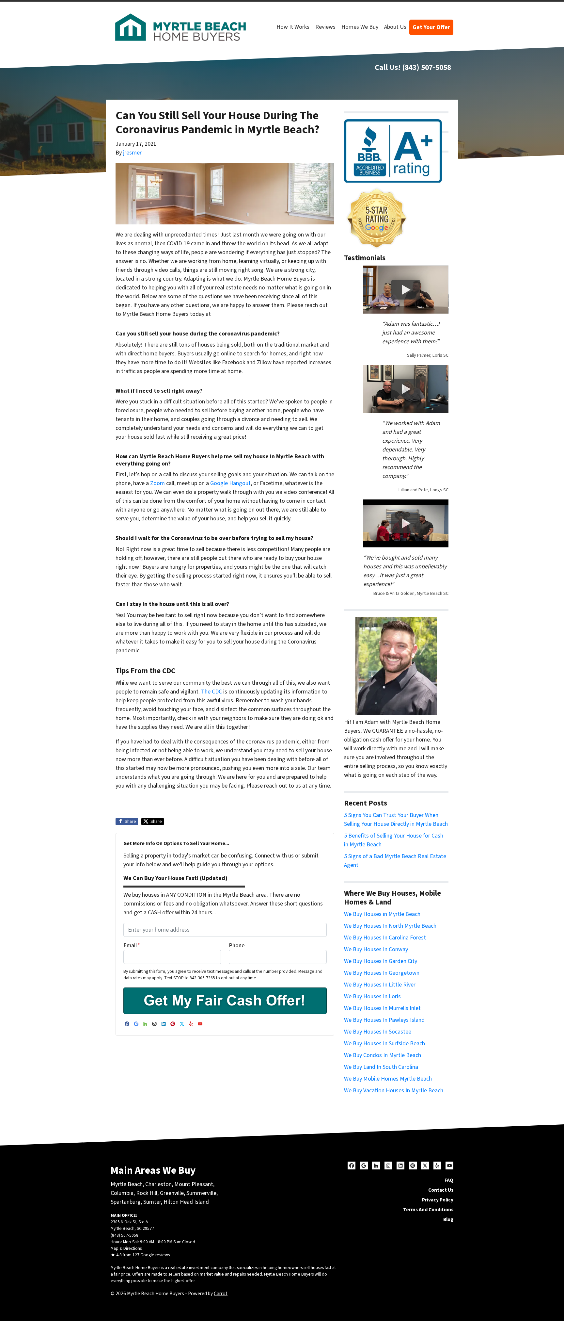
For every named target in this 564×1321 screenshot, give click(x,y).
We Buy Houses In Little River (379, 985)
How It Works (292, 27)
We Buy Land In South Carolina (381, 1067)
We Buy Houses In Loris (372, 996)
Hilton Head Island (186, 1202)
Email (131, 945)
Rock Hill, (148, 1193)
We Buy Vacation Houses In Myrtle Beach (393, 1090)
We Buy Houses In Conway (376, 949)
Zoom (157, 483)
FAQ (449, 1180)
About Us (395, 27)
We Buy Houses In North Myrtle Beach (390, 926)
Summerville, (202, 1193)
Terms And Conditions (428, 1209)
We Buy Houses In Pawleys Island (384, 1020)
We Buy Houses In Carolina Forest (385, 938)
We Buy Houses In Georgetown (381, 973)
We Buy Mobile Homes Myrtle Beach (388, 1079)
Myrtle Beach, (127, 1184)
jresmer (132, 153)
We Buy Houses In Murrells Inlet (382, 1008)
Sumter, (152, 1202)
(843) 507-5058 (426, 67)
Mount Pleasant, (194, 1184)
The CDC (211, 692)
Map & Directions (126, 1248)
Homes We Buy (359, 27)
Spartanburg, (126, 1202)
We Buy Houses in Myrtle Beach (382, 914)
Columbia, (123, 1193)
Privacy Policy (437, 1199)
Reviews (325, 27)
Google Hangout (230, 483)
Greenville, (172, 1193)
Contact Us (440, 1190)
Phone (236, 945)
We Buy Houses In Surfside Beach (384, 1043)
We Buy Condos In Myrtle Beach (382, 1055)
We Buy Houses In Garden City (380, 961)
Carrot (220, 1293)
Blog (448, 1219)
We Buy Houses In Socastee (377, 1032)
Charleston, (159, 1184)
